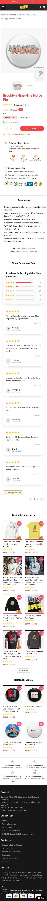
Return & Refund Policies (11, 852)
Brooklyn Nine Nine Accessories (22, 15)
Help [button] (42, 898)
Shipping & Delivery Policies (12, 845)
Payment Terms (7, 848)
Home (3, 15)
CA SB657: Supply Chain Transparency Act (17, 834)
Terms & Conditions (9, 824)
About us (5, 821)
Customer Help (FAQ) (9, 858)
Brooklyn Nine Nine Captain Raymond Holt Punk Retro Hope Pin (11, 709)
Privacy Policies (7, 827)
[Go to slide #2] (30, 85)
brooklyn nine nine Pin (33, 706)
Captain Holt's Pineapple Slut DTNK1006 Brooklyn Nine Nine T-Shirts (34, 544)
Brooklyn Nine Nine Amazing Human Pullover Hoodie (12, 618)
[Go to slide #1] (17, 85)
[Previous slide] (4, 50)
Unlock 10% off (5, 890)
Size (4, 114)
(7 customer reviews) (21, 105)
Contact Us (6, 855)
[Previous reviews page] (30, 499)
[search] (39, 7)
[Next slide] (42, 50)
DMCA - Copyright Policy (11, 831)
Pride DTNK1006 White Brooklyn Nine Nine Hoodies (11, 544)
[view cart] (43, 7)
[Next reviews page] (42, 499)
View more (23, 670)
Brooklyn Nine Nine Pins (11, 18)
